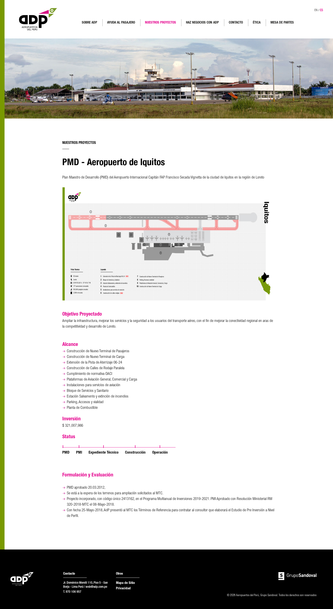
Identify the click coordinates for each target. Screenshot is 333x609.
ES (321, 10)
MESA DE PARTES (282, 22)
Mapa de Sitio (125, 583)
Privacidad (123, 588)
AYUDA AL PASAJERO (121, 22)
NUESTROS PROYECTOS (160, 22)
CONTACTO (236, 22)
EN (316, 10)
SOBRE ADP (89, 22)
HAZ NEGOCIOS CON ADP (202, 22)
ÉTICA (257, 22)
